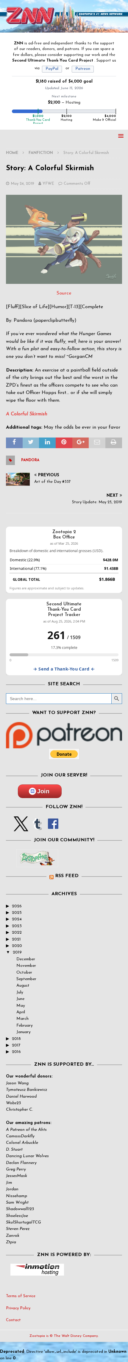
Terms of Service (20, 1296)
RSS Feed (67, 876)
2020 (17, 946)
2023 (17, 926)
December (25, 959)
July (19, 992)
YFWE (48, 184)
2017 (16, 1045)
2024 (17, 919)
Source (64, 293)
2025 (17, 913)
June (20, 999)
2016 (16, 1052)
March (22, 1019)
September (26, 979)
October (24, 972)
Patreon (82, 69)
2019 (17, 952)
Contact (13, 1320)
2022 (17, 932)
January (23, 1032)
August (22, 985)
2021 (16, 939)
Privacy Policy (18, 1308)
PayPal (52, 69)
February (24, 1025)
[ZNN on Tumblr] (36, 827)
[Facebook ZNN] (53, 827)
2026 (17, 906)
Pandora (30, 460)
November (26, 966)
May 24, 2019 (22, 184)
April (20, 1012)
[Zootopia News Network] (64, 29)
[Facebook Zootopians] (37, 862)
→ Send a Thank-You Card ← (64, 669)
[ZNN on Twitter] (21, 827)
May (20, 1006)
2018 (16, 1039)
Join (43, 791)
